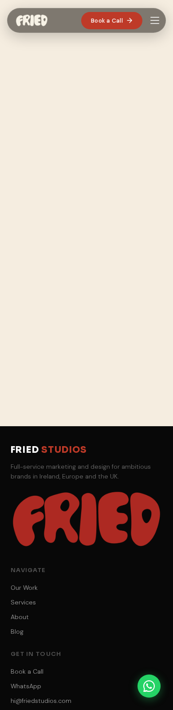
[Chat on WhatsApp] (149, 686)
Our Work (24, 588)
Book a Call (107, 20)
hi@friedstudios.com (41, 701)
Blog (17, 631)
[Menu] (155, 20)
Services (23, 602)
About (20, 617)
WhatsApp (26, 686)
